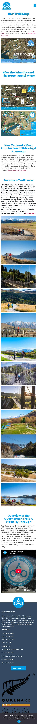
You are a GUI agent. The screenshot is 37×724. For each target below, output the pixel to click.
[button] (35, 5)
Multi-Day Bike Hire (8, 639)
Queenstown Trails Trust (17, 170)
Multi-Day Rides (7, 642)
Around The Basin (7, 633)
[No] (34, 718)
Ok (19, 721)
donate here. (30, 213)
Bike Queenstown (7, 636)
